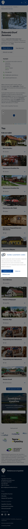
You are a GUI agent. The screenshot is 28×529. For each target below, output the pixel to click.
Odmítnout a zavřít (6, 274)
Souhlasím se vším (7, 271)
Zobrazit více (17, 271)
